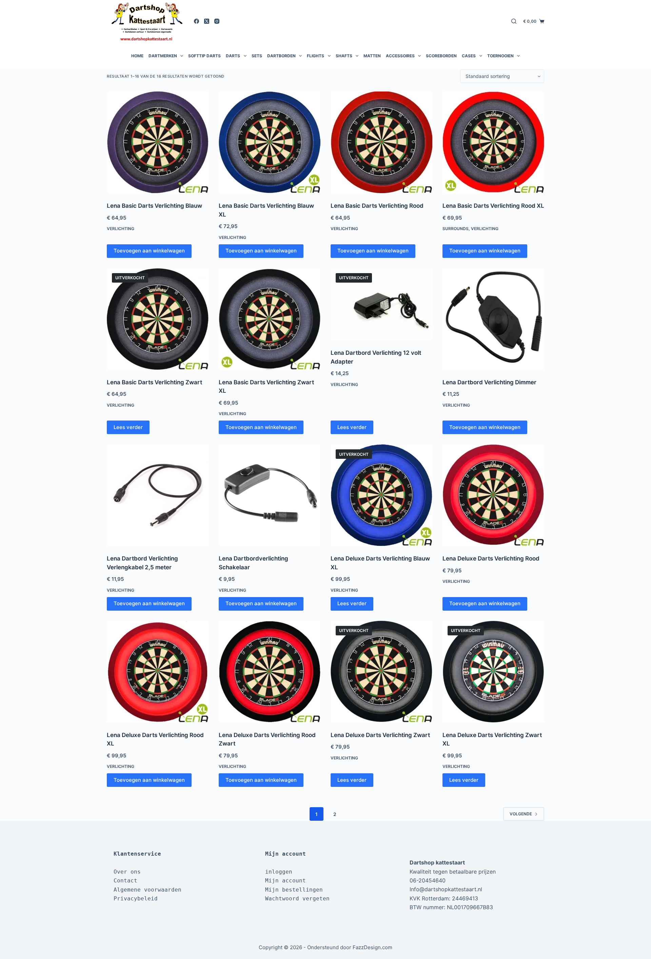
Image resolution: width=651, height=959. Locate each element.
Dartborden (281, 55)
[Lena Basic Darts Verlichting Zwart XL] (269, 319)
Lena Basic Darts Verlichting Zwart (154, 382)
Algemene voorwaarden (147, 889)
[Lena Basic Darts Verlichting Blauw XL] (269, 142)
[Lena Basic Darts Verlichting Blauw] (158, 142)
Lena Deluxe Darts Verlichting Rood (490, 558)
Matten (372, 55)
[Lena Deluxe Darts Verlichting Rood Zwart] (269, 671)
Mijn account (285, 880)
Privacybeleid (136, 898)
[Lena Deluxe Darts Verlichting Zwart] (381, 671)
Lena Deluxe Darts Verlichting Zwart (380, 735)
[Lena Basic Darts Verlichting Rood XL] (493, 142)
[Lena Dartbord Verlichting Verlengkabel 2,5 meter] (158, 495)
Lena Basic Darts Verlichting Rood (377, 205)
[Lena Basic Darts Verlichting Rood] (381, 142)
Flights (315, 55)
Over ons (127, 872)
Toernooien (500, 55)
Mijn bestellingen (294, 889)
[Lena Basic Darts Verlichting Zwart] (158, 319)
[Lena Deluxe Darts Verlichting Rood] (493, 495)
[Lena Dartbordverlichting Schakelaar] (269, 495)
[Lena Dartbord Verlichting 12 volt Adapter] (381, 304)
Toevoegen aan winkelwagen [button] (149, 250)
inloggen (278, 872)
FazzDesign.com (372, 947)
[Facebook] (196, 21)
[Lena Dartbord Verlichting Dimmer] (493, 319)
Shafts (344, 55)
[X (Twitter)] (206, 21)
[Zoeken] (513, 21)
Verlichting (120, 228)
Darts (233, 55)
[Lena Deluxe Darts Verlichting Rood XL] (158, 671)
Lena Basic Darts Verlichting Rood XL (493, 205)
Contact (125, 880)
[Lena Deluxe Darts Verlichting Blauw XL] (381, 495)
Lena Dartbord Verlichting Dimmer (489, 382)
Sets (257, 55)
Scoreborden (441, 55)
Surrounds (455, 228)
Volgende (521, 813)
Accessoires (400, 55)
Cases (469, 55)
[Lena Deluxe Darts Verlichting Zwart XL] (493, 671)
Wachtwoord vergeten (297, 898)
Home (137, 55)
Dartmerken (163, 55)
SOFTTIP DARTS (204, 55)
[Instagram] (216, 21)
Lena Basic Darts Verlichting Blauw (154, 205)
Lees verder (128, 427)
